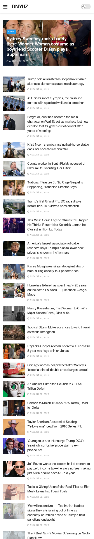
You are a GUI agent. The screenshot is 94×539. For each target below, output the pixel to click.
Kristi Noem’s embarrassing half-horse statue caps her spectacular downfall (58, 146)
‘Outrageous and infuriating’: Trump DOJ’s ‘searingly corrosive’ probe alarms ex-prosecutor (55, 445)
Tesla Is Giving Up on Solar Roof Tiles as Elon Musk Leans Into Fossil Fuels (58, 488)
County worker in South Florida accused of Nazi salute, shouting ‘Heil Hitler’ (56, 165)
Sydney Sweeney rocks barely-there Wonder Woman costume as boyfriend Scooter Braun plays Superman (40, 46)
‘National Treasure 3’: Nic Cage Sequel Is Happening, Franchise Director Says (55, 184)
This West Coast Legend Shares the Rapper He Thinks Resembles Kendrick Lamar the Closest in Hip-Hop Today (57, 224)
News (11, 31)
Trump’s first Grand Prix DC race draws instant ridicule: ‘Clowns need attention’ (54, 203)
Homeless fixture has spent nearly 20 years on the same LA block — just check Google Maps (57, 290)
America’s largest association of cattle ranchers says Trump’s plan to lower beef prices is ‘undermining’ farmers (55, 248)
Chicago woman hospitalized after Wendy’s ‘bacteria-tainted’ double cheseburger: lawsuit (57, 367)
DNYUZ (20, 6)
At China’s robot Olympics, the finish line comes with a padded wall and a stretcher (55, 100)
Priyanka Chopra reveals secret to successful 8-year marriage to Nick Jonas (58, 348)
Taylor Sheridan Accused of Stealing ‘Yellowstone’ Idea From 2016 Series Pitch (55, 423)
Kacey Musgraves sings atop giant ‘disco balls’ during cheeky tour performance (55, 268)
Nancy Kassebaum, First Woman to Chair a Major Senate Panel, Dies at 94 (57, 310)
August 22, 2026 (18, 61)
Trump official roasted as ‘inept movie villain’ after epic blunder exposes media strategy (57, 81)
